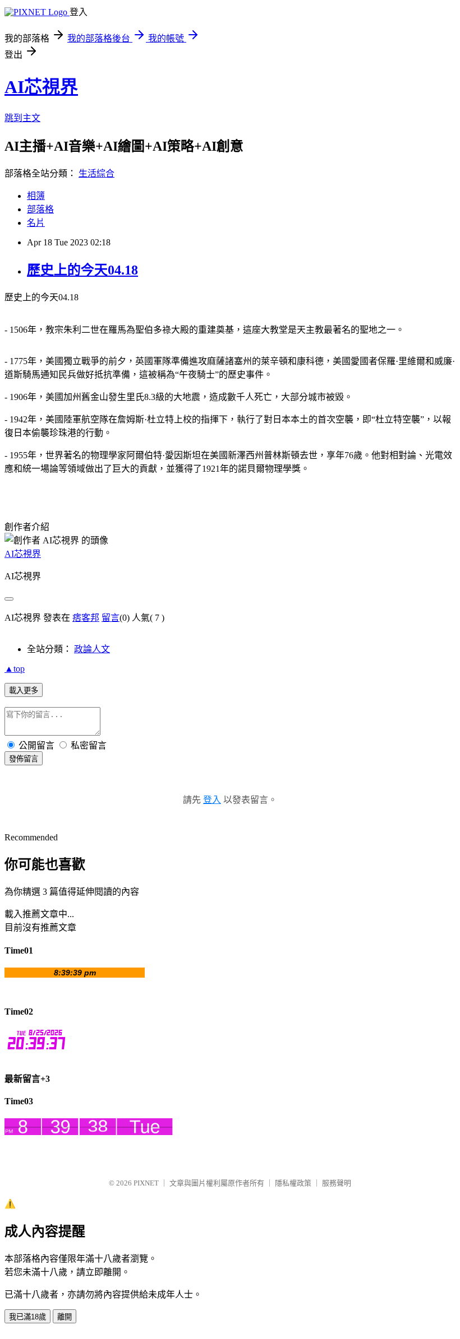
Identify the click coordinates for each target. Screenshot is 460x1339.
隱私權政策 (293, 1183)
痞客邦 (85, 617)
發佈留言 (23, 759)
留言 (110, 617)
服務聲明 (336, 1183)
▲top (14, 668)
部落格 (40, 209)
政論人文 (92, 649)
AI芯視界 (41, 87)
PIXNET (146, 1183)
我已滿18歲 (27, 1317)
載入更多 (23, 690)
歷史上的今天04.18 (82, 270)
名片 (36, 222)
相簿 (36, 196)
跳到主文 (22, 118)
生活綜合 (96, 173)
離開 (64, 1317)
